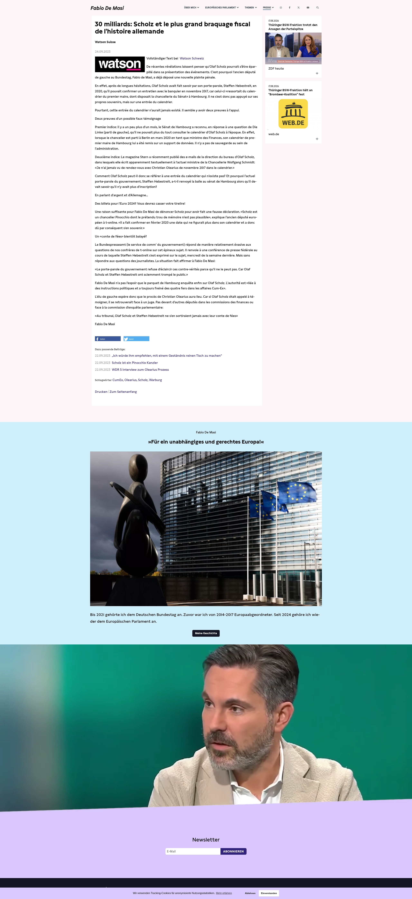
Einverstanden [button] (269, 893)
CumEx (117, 380)
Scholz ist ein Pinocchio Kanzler (135, 363)
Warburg (155, 380)
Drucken (101, 392)
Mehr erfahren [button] (224, 893)
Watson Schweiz (192, 58)
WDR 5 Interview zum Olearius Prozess (140, 370)
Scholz (143, 380)
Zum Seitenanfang (123, 392)
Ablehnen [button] (250, 893)
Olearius (130, 380)
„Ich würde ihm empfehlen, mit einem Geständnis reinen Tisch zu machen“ (167, 356)
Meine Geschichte (206, 633)
